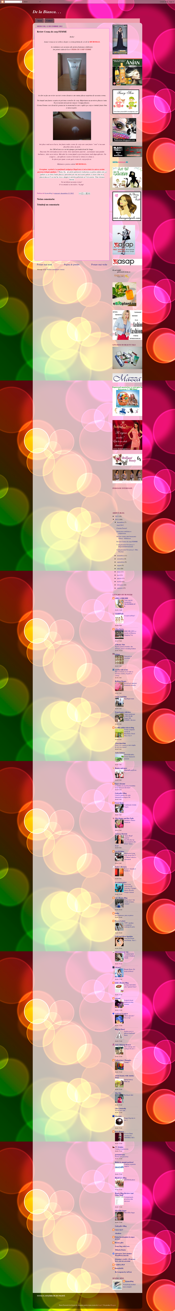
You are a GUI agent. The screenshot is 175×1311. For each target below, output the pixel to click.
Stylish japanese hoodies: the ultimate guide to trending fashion (125, 647)
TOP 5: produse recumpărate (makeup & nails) (129, 925)
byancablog (129, 1281)
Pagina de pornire (71, 264)
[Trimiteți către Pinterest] (89, 193)
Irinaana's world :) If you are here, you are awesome (125, 1260)
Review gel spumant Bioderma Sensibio (130, 684)
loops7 (100, 1305)
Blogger (113, 1305)
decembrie (120, 522)
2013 (117, 516)
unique (117, 654)
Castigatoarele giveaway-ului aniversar (128, 1199)
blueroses (118, 1116)
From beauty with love (123, 712)
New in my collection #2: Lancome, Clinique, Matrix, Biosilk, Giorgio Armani (130, 888)
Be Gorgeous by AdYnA (123, 1272)
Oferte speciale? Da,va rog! (129, 1017)
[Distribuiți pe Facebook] (87, 193)
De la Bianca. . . (47, 12)
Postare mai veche (99, 264)
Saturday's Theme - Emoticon (130, 821)
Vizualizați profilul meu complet (129, 1285)
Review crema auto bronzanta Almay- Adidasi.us (126, 537)
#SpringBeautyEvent (130, 771)
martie (119, 581)
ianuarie (120, 588)
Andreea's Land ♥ (121, 1014)
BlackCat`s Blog (120, 1178)
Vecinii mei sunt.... (121, 1110)
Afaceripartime (120, 743)
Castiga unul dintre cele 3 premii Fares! (130, 986)
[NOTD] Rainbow (129, 1180)
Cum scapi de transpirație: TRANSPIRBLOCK (130, 603)
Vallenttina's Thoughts (123, 1060)
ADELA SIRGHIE (121, 598)
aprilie (119, 578)
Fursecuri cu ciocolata (128, 657)
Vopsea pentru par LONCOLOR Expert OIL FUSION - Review (129, 717)
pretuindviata (120, 1154)
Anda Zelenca (120, 753)
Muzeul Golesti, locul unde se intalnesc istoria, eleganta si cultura (124, 674)
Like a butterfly (120, 1108)
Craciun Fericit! (122, 528)
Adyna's (118, 967)
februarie (120, 585)
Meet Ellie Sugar (129, 1212)
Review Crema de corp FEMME (127, 541)
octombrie (120, 559)
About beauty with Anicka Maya (124, 1076)
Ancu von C (119, 1230)
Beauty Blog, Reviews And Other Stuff (124, 1194)
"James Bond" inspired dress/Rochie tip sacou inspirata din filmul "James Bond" (125, 841)
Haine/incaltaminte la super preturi (125, 1238)
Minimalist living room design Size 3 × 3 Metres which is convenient (130, 856)
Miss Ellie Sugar (120, 1210)
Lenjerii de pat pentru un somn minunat (128, 1002)
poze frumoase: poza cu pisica (124, 915)
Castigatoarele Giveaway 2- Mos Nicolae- (127, 551)
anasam (117, 998)
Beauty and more (121, 768)
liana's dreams (120, 784)
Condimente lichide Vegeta (130, 806)
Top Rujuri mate (129, 699)
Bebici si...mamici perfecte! (124, 1162)
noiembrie (120, 555)
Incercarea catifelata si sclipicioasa (124, 532)
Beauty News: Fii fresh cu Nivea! (129, 970)
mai (118, 575)
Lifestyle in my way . (122, 952)
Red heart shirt (128, 1095)
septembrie (121, 562)
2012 (117, 519)
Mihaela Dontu (120, 1250)
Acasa (39, 20)
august (119, 565)
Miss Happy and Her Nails (124, 818)
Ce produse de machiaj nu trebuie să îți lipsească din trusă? (125, 787)
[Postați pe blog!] (82, 193)
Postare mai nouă (44, 264)
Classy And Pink (121, 697)
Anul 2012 (120, 525)
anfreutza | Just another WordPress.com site (123, 1254)
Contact (49, 20)
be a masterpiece (121, 882)
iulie (118, 568)
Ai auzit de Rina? (129, 616)
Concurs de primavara (121, 1149)
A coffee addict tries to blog (124, 727)
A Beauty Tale (120, 644)
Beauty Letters (120, 921)
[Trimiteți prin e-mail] (80, 193)
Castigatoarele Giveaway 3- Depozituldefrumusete (126, 546)
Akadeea (118, 1233)
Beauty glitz (119, 1242)
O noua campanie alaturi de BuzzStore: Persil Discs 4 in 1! (129, 732)
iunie (119, 572)
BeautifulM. (119, 1268)
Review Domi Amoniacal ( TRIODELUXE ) (129, 1135)
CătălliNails (119, 614)
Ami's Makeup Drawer (123, 1045)
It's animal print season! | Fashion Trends (129, 956)
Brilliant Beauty (120, 681)
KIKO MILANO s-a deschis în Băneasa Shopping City (130, 633)
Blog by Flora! (120, 1029)
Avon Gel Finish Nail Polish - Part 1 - (130, 939)
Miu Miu (118, 1093)
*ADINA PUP (120, 1265)
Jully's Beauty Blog (122, 983)
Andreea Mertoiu (121, 834)
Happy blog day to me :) (129, 1119)
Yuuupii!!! (127, 1062)
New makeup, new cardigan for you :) (129, 1048)
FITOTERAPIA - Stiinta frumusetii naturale (129, 757)
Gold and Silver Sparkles (124, 936)
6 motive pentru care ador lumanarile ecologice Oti (122, 796)
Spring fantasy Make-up (128, 1080)
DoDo (117, 913)
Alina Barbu (119, 629)
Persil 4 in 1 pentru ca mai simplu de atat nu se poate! (125, 746)
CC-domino (119, 1147)
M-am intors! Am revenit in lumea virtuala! (129, 902)
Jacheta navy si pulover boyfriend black (129, 1033)
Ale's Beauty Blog (121, 898)
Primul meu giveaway (121, 1156)
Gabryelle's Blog (121, 793)
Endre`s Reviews (121, 867)
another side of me (121, 670)
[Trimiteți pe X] (84, 193)
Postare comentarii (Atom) (56, 269)
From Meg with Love (122, 1246)
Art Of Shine (119, 851)
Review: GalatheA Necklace (130, 870)
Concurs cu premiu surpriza (130, 1165)
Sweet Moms (119, 803)
